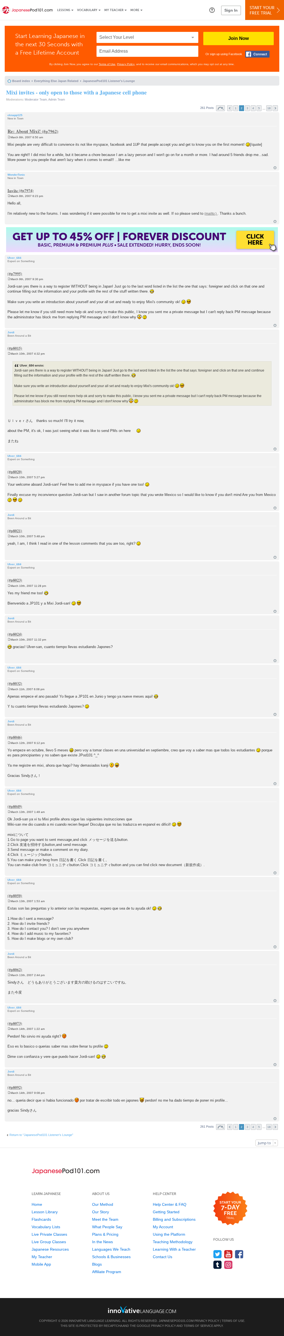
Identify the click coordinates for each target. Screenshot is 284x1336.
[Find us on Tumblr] (217, 1264)
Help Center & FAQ (169, 1204)
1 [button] (236, 108)
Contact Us (162, 1257)
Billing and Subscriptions (174, 1219)
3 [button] (247, 108)
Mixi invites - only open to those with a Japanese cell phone (76, 92)
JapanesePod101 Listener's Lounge (109, 81)
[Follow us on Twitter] (217, 1254)
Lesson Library (45, 1212)
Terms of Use (107, 64)
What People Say (107, 1227)
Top (275, 167)
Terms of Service (198, 1325)
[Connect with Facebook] (257, 54)
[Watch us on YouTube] (228, 1254)
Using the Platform (169, 1234)
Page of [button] (220, 108)
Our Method (102, 1204)
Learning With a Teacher (174, 1249)
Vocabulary (87, 10)
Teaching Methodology (172, 1242)
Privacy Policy (126, 64)
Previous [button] (229, 108)
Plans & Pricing (105, 1234)
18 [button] (269, 108)
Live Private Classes (49, 1234)
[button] (212, 10)
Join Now (238, 38)
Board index (21, 81)
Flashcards (41, 1219)
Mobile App (41, 1264)
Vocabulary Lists (46, 1227)
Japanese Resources (50, 1249)
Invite (12, 190)
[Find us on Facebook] (239, 1254)
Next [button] (275, 108)
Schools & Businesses (111, 1257)
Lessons (63, 10)
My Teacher (113, 10)
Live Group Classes (49, 1242)
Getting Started (166, 1212)
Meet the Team (105, 1219)
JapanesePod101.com (176, 1320)
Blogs (97, 1264)
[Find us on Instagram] (228, 1264)
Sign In (231, 10)
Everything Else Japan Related (56, 81)
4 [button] (253, 108)
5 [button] (259, 108)
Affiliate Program (106, 1272)
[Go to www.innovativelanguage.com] (142, 1309)
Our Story (100, 1212)
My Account (163, 1227)
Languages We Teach (111, 1249)
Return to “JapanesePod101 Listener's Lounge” (41, 1135)
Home (37, 1204)
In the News (102, 1242)
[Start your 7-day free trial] (230, 1209)
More (134, 10)
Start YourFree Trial (262, 10)
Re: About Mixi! (24, 131)
